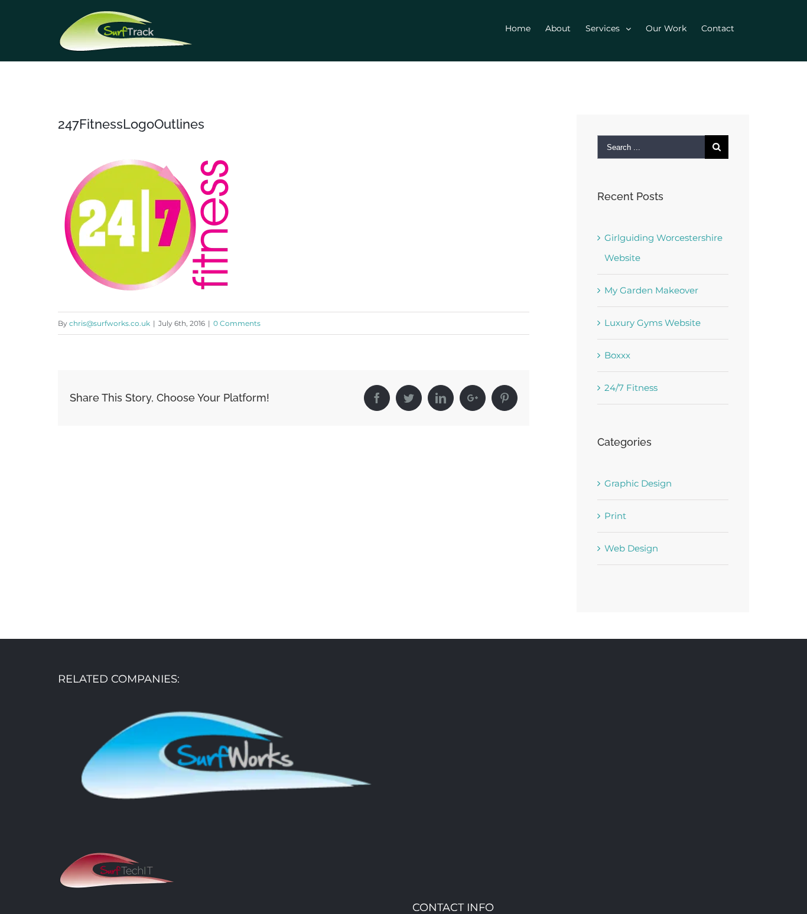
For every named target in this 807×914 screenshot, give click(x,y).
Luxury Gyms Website (652, 322)
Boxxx (617, 355)
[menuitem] (518, 28)
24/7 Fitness (631, 387)
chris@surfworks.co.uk (109, 323)
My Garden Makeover (651, 290)
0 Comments (237, 323)
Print (615, 515)
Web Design (631, 548)
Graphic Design (638, 483)
